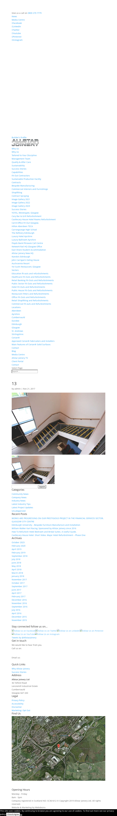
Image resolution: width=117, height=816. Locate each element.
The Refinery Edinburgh (23, 233)
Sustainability (18, 165)
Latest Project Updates (22, 507)
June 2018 (16, 562)
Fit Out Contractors (21, 175)
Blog (14, 351)
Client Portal (17, 361)
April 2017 (16, 593)
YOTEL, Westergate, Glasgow (25, 212)
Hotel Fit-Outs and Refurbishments (28, 287)
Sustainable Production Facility (26, 179)
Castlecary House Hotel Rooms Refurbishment (34, 219)
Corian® (16, 337)
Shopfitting (17, 192)
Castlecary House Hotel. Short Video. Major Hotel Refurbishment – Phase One (48, 535)
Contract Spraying (20, 196)
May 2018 (16, 566)
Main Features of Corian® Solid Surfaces (31, 344)
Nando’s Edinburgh (21, 256)
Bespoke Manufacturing (23, 185)
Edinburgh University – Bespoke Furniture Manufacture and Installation (46, 525)
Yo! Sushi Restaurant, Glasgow (26, 266)
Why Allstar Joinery (21, 668)
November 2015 (19, 620)
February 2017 (18, 596)
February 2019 (18, 552)
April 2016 (16, 613)
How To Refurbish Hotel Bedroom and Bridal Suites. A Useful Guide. (44, 531)
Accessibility (17, 703)
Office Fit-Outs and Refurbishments (29, 297)
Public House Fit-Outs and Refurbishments (32, 290)
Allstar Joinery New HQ (22, 253)
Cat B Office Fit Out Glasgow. (25, 222)
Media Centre (18, 19)
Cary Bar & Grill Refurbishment (26, 216)
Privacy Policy (18, 700)
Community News (20, 494)
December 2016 (19, 599)
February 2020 (18, 545)
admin (18, 388)
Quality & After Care (21, 162)
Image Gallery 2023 (21, 206)
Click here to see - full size (24, 783)
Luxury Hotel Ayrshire (22, 236)
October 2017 (18, 583)
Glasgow (16, 327)
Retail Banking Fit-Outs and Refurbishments (33, 280)
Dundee (15, 320)
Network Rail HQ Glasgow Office (27, 246)
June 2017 (16, 589)
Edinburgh (17, 324)
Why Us (15, 152)
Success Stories (19, 168)
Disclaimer (17, 707)
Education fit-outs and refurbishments (30, 273)
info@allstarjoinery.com (24, 660)
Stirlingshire (17, 334)
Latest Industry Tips (21, 504)
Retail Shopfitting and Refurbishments (30, 300)
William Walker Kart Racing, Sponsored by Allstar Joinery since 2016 (44, 528)
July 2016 (16, 610)
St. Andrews (17, 331)
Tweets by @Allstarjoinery (24, 637)
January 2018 (18, 576)
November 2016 (19, 603)
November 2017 (19, 579)
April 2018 (16, 569)
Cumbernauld (18, 317)
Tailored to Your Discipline (24, 155)
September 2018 (19, 556)
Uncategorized (19, 511)
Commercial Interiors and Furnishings (30, 189)
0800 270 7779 (35, 13)
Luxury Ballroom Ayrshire (24, 239)
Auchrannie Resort (21, 263)
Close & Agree (13, 814)
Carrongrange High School (24, 229)
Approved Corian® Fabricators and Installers (33, 341)
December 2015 (19, 616)
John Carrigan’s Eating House (25, 260)
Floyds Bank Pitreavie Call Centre (27, 243)
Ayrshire (16, 314)
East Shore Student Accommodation (29, 249)
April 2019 (16, 549)
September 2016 (19, 606)
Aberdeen (16, 310)
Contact (15, 347)
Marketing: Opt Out (21, 710)
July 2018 (16, 559)
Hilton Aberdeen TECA (22, 226)
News (14, 16)
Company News (19, 497)
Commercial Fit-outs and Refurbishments (31, 304)
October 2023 (18, 542)
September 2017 (19, 586)
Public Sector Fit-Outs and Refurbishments (32, 283)
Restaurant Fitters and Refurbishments (30, 293)
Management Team (21, 158)
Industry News (19, 500)
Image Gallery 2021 (21, 199)
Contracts (16, 182)
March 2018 (17, 573)
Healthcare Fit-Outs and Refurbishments (31, 277)
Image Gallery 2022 (21, 202)
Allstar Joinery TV (20, 358)
